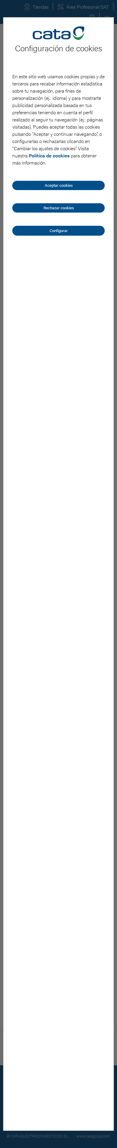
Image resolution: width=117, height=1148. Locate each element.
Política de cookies (49, 155)
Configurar (59, 230)
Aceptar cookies (59, 185)
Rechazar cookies (59, 207)
